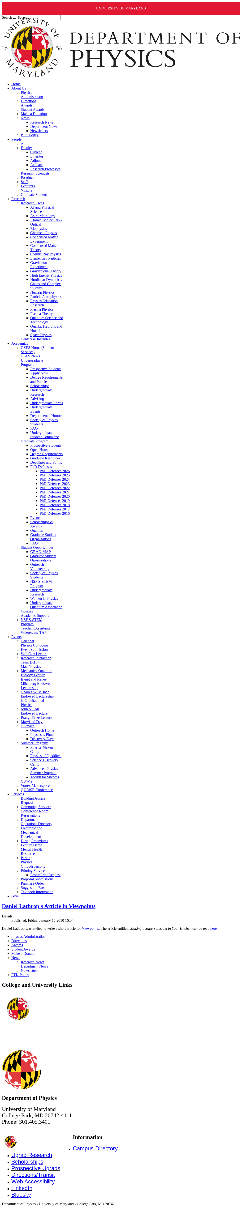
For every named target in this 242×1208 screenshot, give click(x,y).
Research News (32, 962)
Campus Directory (95, 1148)
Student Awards (23, 949)
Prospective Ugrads (35, 1168)
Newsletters (29, 970)
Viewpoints (90, 928)
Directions (19, 941)
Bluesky (21, 1194)
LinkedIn (21, 1188)
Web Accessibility (33, 1181)
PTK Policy (20, 975)
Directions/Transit (33, 1175)
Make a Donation (24, 953)
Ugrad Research (31, 1155)
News (15, 958)
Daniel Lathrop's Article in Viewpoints (48, 906)
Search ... (9, 17)
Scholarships (27, 1161)
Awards (17, 945)
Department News (34, 966)
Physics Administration (28, 936)
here (213, 928)
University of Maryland (121, 8)
